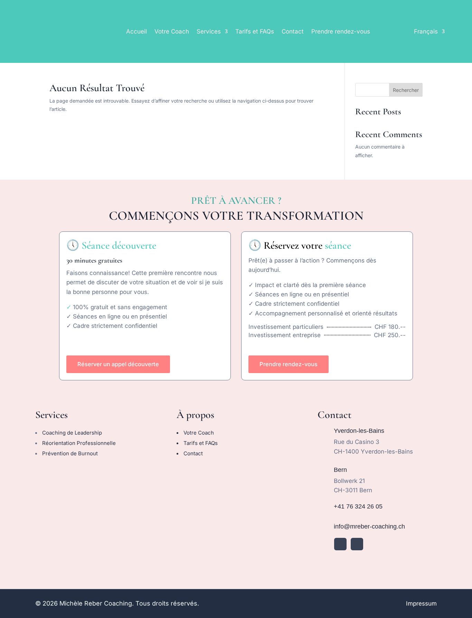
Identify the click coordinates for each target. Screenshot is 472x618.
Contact (293, 31)
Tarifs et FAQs (254, 31)
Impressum (421, 603)
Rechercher (406, 90)
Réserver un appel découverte (118, 364)
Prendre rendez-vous (340, 31)
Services (209, 31)
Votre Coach (171, 31)
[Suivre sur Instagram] (357, 544)
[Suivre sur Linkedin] (340, 544)
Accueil (136, 31)
